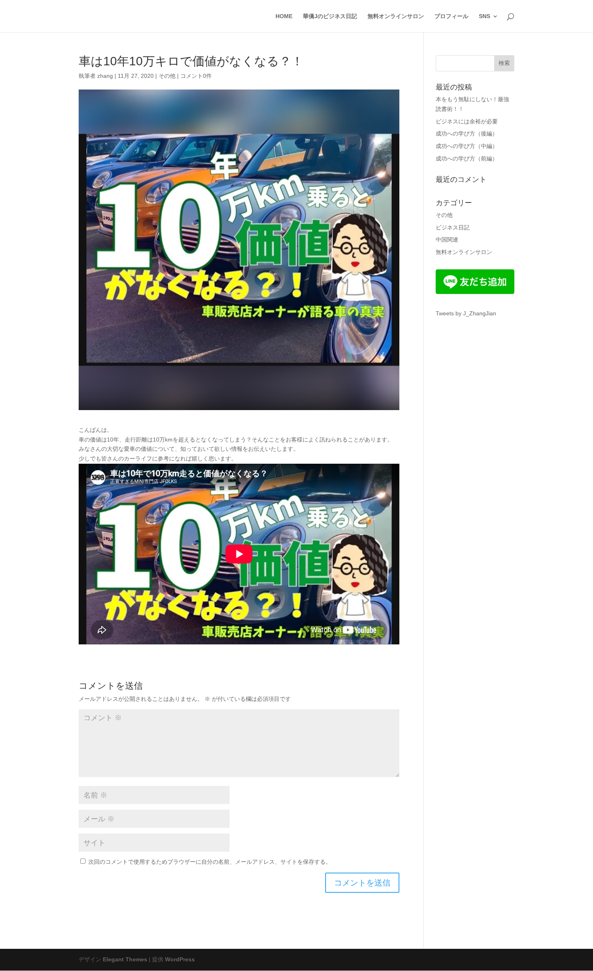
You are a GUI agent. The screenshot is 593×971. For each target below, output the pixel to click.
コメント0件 (196, 76)
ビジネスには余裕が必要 (467, 121)
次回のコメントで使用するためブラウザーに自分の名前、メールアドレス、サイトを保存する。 (209, 861)
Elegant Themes (125, 959)
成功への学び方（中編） (467, 146)
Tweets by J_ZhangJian (466, 313)
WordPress (180, 959)
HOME (284, 16)
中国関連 (447, 239)
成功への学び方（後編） (467, 133)
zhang (105, 76)
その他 (167, 76)
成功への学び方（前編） (467, 158)
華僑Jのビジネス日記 (330, 16)
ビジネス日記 (453, 227)
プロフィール (451, 16)
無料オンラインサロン (395, 16)
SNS (484, 16)
